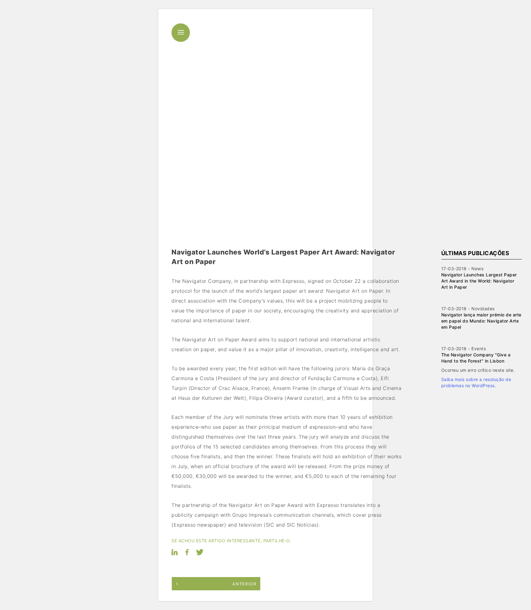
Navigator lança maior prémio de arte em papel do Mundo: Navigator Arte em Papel (481, 321)
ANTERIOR (244, 583)
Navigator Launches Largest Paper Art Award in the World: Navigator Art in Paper (479, 281)
